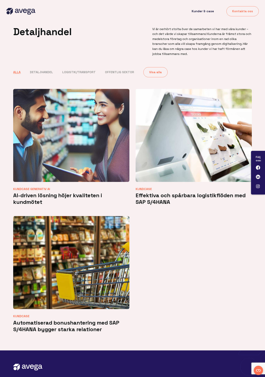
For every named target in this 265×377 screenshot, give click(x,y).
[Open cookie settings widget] (258, 370)
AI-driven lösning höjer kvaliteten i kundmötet (57, 198)
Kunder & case (203, 11)
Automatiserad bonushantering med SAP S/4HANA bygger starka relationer (66, 326)
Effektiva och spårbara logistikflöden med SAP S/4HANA (191, 198)
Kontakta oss (242, 11)
